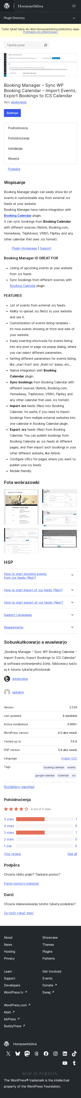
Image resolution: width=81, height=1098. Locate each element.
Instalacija (15, 148)
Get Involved (51, 971)
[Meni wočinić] (74, 6)
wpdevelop (19, 102)
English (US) (69, 758)
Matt (9, 1012)
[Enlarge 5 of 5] (72, 535)
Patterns (48, 958)
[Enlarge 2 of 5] (34, 533)
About (8, 937)
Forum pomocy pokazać (21, 883)
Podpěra (14, 169)
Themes (48, 945)
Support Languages (18, 615)
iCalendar (63, 775)
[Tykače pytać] (46, 45)
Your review (12, 854)
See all (72, 854)
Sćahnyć (12, 113)
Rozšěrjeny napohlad (19, 787)
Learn (8, 971)
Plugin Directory (14, 18)
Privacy (9, 958)
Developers (12, 985)
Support (45, 248)
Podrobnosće (18, 128)
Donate (49, 985)
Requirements (13, 627)
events (71, 767)
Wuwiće (13, 159)
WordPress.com (17, 1005)
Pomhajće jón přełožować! (40, 32)
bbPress (12, 1019)
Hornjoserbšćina (25, 1044)
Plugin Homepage (24, 248)
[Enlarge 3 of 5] (72, 494)
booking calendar (54, 767)
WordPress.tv (15, 992)
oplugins (18, 692)
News (8, 945)
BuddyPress (14, 1026)
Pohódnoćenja (18, 138)
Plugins (47, 951)
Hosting (9, 951)
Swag (48, 992)
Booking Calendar (18, 216)
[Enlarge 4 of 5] (72, 516)
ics (73, 775)
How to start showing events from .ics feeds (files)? (25, 576)
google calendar (45, 775)
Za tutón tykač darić (19, 913)
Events (47, 978)
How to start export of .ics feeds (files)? (33, 602)
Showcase (50, 937)
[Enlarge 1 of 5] (34, 494)
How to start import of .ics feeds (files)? (33, 590)
